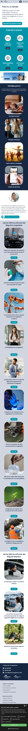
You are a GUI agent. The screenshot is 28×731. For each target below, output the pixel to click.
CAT (24, 1)
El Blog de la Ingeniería (8, 700)
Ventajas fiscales (14, 116)
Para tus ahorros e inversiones (9, 688)
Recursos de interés (7, 696)
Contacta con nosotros (12, 217)
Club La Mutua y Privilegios (14, 163)
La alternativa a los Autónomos (9, 692)
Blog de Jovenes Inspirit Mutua (9, 702)
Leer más (14, 257)
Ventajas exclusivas (14, 140)
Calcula (7, 48)
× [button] (26, 705)
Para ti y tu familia (6, 685)
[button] (14, 728)
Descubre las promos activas (12, 23)
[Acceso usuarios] (20, 1)
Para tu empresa (6, 690)
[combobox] (24, 705)
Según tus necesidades (8, 683)
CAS (26, 1)
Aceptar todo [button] (14, 725)
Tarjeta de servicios (14, 187)
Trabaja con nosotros (7, 698)
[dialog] (14, 717)
